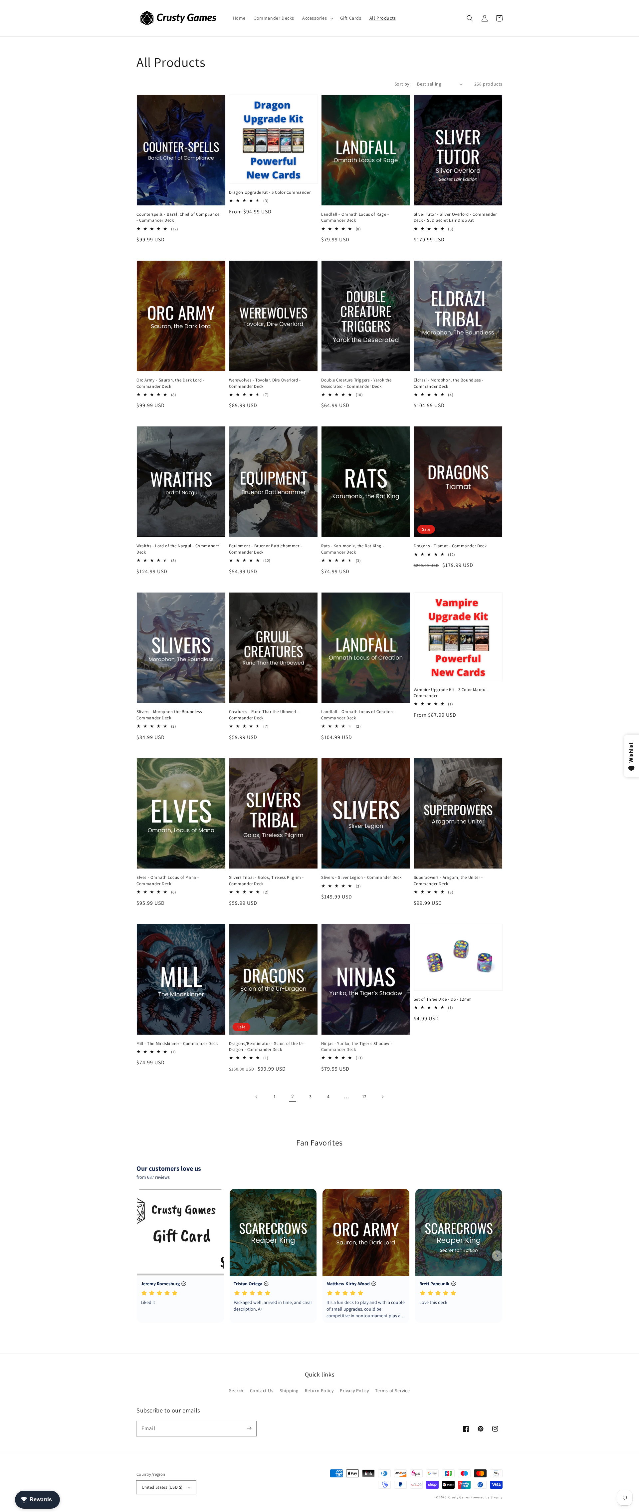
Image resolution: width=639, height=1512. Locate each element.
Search (236, 1390)
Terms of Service (392, 1390)
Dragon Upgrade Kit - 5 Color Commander (270, 192)
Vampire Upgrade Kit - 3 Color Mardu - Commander (451, 692)
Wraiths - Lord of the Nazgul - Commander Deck (177, 549)
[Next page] (382, 1097)
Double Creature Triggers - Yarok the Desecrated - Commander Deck (356, 383)
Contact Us (262, 1390)
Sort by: (402, 84)
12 (364, 1097)
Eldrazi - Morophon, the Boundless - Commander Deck (449, 383)
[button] (317, 18)
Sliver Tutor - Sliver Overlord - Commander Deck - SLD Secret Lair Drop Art (455, 217)
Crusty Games (459, 1497)
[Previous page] (256, 1097)
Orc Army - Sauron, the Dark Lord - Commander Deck (170, 383)
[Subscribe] (249, 1428)
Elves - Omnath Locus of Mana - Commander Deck (167, 880)
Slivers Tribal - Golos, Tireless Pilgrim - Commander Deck (266, 880)
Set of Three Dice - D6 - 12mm (443, 999)
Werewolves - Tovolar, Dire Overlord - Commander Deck (265, 383)
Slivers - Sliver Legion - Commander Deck (361, 877)
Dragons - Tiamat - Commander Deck (450, 546)
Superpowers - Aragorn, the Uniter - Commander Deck (448, 880)
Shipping (289, 1390)
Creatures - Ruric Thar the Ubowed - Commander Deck (264, 714)
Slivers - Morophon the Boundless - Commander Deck (170, 714)
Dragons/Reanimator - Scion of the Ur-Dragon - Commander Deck (267, 1046)
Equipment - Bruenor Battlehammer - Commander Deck (265, 549)
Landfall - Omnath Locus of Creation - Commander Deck (358, 714)
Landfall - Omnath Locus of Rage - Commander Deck (355, 217)
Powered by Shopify (487, 1497)
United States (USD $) (162, 1487)
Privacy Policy (354, 1390)
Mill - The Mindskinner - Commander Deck (177, 1043)
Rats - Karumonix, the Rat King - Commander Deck (352, 549)
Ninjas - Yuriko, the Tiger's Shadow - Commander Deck (356, 1046)
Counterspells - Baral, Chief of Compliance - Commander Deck (177, 217)
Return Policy (319, 1390)
